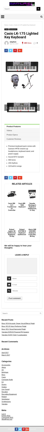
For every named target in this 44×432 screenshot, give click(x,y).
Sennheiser (6, 399)
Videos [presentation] (9, 130)
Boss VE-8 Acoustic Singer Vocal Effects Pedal (18, 323)
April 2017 (5, 353)
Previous (6, 107)
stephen (13, 42)
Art (3, 370)
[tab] (22, 126)
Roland (4, 397)
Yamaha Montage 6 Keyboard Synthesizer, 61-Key (32, 207)
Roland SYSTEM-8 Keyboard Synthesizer (22, 232)
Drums (4, 384)
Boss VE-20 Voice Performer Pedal (14, 326)
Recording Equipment (9, 394)
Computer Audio (7, 380)
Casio (11, 25)
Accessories (6, 365)
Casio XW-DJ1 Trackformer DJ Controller (11, 207)
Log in (4, 414)
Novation (5, 392)
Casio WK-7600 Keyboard (22, 205)
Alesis (4, 367)
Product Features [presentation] (14, 126)
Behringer (5, 372)
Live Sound (5, 389)
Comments (7, 417)
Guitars (4, 387)
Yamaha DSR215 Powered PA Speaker (15, 332)
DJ (3, 382)
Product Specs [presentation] (12, 135)
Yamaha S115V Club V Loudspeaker (14, 335)
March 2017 (6, 355)
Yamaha (4, 404)
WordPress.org (7, 419)
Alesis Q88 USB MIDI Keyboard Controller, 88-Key (32, 233)
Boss (3, 375)
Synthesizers (13, 29)
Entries (6, 416)
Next (37, 107)
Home (6, 25)
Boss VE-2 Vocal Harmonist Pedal (14, 329)
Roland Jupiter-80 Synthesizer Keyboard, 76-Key (11, 233)
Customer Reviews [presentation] (14, 139)
